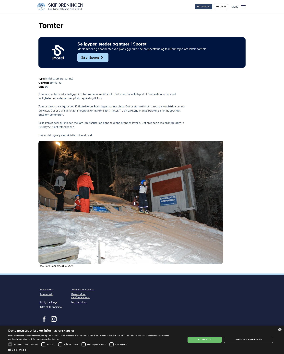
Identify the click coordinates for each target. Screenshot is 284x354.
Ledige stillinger (49, 302)
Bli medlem (203, 6)
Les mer (56, 339)
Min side (221, 6)
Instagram (53, 318)
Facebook (43, 318)
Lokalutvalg (46, 294)
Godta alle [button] (204, 339)
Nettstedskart (79, 302)
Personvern (46, 289)
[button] (239, 6)
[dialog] (142, 340)
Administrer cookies (82, 289)
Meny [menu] (243, 6)
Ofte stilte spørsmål (51, 307)
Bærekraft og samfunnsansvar (80, 296)
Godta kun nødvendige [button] (248, 339)
